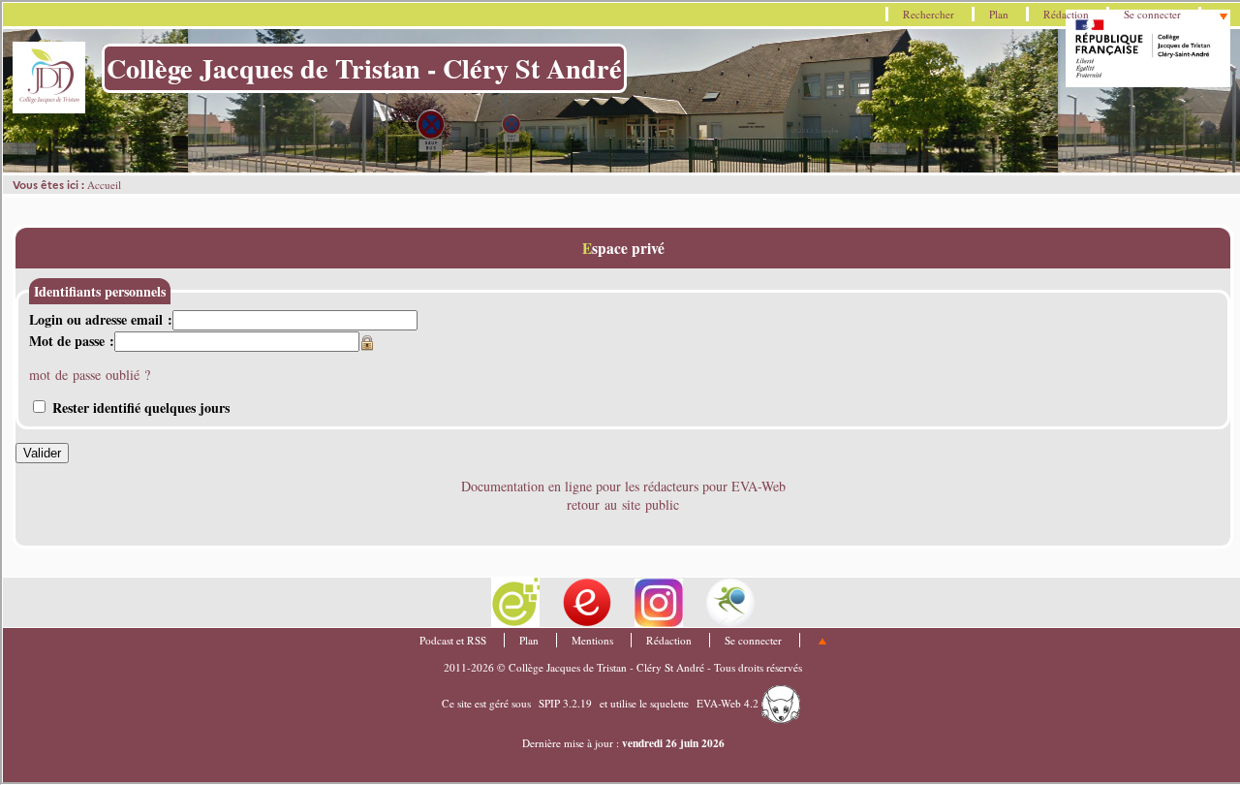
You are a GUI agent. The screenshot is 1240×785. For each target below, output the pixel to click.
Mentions (592, 640)
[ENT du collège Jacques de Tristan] (517, 600)
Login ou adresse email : (100, 319)
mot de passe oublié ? (89, 374)
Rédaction (1066, 14)
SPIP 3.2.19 (565, 703)
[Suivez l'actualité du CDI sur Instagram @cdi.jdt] (661, 600)
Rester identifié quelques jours (141, 407)
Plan (998, 14)
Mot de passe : (71, 340)
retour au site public (623, 504)
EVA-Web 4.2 (729, 703)
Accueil (104, 184)
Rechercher (928, 14)
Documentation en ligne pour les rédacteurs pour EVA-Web (623, 486)
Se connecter (1152, 14)
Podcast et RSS (452, 640)
